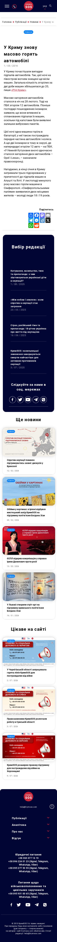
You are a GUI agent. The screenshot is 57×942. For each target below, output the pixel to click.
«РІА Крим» (18, 90)
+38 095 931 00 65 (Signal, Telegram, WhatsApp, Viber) (28, 895)
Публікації (19, 818)
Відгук (16, 838)
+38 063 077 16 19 (28, 858)
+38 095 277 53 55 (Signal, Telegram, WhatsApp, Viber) (28, 870)
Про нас (17, 831)
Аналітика (19, 824)
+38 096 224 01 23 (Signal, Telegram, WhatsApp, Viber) (28, 863)
